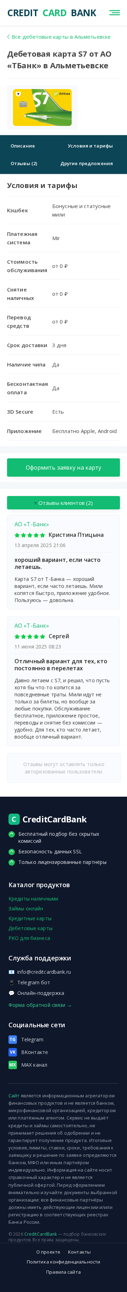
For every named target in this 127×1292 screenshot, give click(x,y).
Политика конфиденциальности (63, 1262)
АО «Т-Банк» (31, 524)
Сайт (13, 1095)
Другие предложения (86, 163)
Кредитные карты (30, 918)
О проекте (48, 1252)
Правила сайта (63, 1272)
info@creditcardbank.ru (39, 971)
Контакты (79, 1252)
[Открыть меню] (114, 12)
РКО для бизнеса (29, 938)
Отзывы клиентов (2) (63, 502)
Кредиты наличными (33, 898)
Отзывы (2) (24, 163)
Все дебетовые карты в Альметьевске (61, 36)
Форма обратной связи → (40, 1005)
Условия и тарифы (90, 146)
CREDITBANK (33, 12)
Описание (23, 146)
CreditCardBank (40, 1234)
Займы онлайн (25, 908)
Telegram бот (29, 982)
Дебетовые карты (30, 928)
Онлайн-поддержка (36, 993)
